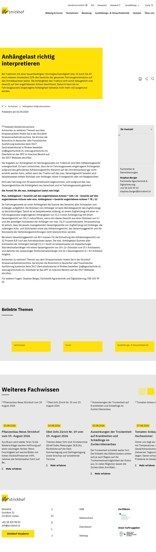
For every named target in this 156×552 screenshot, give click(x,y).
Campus (137, 13)
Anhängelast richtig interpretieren (36, 106)
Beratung (87, 13)
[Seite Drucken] (140, 79)
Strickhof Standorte (18, 533)
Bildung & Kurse (54, 13)
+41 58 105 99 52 (129, 187)
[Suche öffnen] (152, 79)
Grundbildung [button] (130, 5)
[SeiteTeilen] (146, 79)
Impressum (85, 526)
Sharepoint (102, 5)
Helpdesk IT (115, 5)
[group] (26, 335)
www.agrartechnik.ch (13, 269)
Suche (147, 5)
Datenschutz (86, 517)
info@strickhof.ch (11, 525)
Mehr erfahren (13, 468)
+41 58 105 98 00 (11, 522)
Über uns (149, 13)
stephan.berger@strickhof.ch (135, 191)
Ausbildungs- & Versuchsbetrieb (112, 13)
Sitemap (83, 535)
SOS (92, 5)
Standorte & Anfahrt (76, 5)
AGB (81, 509)
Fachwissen (72, 13)
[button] (150, 391)
